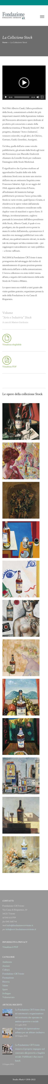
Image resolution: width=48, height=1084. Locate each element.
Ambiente (7, 961)
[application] (24, 83)
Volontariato (8, 997)
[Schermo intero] (42, 97)
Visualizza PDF (9, 366)
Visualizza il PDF (10, 947)
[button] (24, 82)
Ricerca (5, 981)
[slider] (22, 97)
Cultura (6, 969)
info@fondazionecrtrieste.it (20, 925)
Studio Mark (18, 1079)
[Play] (6, 97)
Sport (5, 989)
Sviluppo (6, 993)
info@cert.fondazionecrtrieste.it (21, 929)
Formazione (8, 977)
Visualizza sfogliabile (11, 344)
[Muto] (38, 97)
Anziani (6, 965)
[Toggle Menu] (42, 16)
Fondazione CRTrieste (13, 973)
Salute (5, 985)
